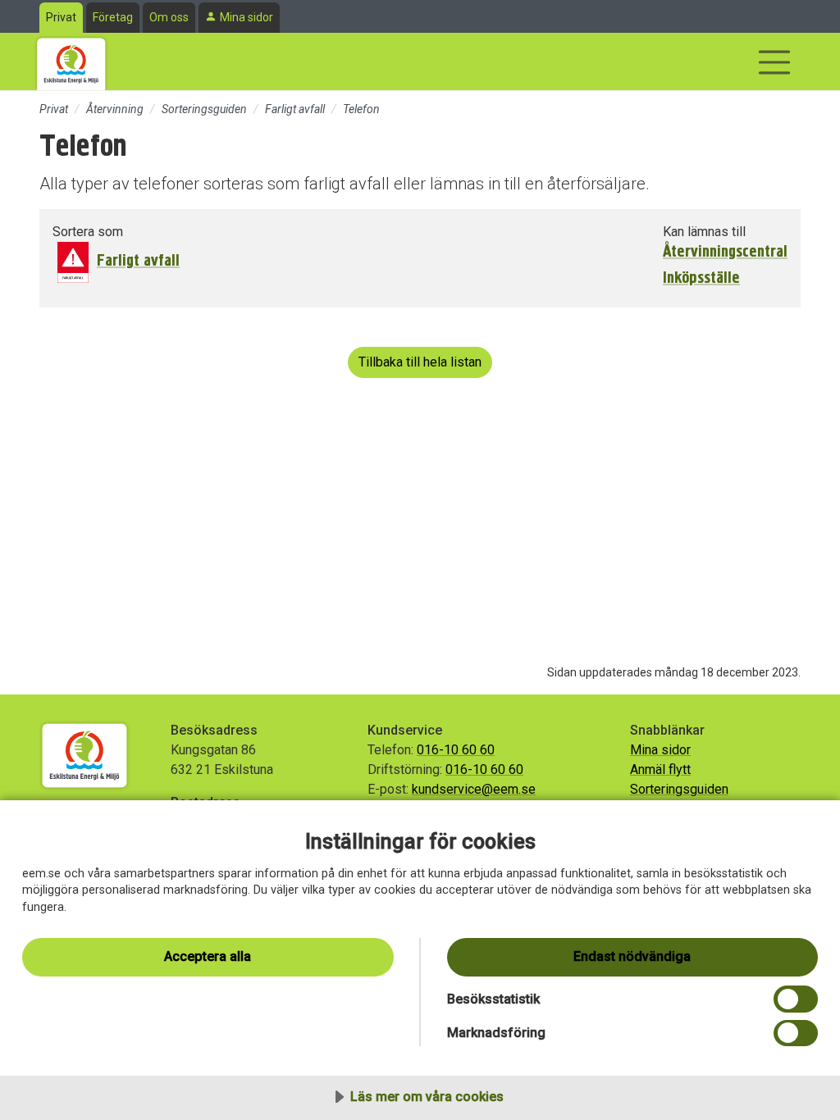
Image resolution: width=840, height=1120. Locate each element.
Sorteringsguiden (204, 109)
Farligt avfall (295, 109)
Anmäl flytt (660, 769)
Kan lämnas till (704, 231)
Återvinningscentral (725, 252)
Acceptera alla (207, 956)
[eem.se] (71, 61)
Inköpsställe (701, 278)
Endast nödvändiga (632, 956)
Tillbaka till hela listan (420, 362)
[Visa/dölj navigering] (774, 62)
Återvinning (115, 109)
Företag (113, 17)
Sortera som (87, 231)
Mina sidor (246, 17)
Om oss (169, 17)
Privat (61, 17)
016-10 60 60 (456, 750)
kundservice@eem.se (474, 789)
